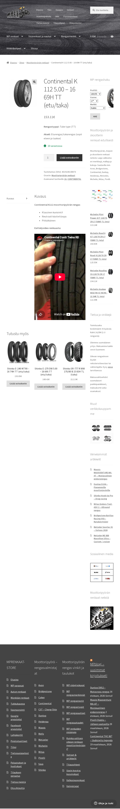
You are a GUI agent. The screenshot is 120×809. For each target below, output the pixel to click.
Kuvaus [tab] (10, 198)
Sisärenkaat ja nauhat (40, 36)
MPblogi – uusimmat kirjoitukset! (98, 670)
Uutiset (70, 9)
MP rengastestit (75, 700)
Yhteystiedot (75, 23)
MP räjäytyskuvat (75, 685)
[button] (34, 81)
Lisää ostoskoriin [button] (18, 383)
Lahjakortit (17, 735)
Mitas (41, 751)
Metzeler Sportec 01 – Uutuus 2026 (103, 529)
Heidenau (43, 721)
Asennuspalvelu (43, 16)
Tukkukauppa (18, 703)
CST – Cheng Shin (47, 709)
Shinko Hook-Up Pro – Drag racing (103, 497)
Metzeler (43, 739)
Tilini (49, 9)
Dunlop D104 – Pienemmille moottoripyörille (102, 487)
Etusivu (39, 9)
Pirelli (41, 757)
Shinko (42, 769)
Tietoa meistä (42, 23)
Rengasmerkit (68, 36)
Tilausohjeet (59, 23)
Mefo (41, 733)
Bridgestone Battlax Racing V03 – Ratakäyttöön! (103, 518)
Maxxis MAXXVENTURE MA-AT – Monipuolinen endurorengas (103, 474)
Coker (41, 697)
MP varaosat (17, 685)
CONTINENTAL (74, 179)
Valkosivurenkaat (75, 780)
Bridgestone (45, 691)
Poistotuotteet (70, 16)
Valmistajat (72, 786)
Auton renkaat (18, 691)
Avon (41, 685)
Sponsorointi (18, 709)
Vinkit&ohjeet (14, 48)
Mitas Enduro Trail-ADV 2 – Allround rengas (103, 507)
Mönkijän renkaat (20, 697)
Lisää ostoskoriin (69, 157)
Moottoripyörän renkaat (38, 62)
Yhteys (34, 48)
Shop (21, 62)
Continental (45, 703)
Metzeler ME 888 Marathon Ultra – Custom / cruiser (102, 538)
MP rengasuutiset (75, 713)
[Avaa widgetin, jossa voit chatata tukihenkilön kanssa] (103, 803)
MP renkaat (13, 36)
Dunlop (42, 715)
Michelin (43, 745)
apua (110, 367)
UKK (57, 16)
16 (65, 179)
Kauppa (59, 9)
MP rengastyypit (75, 707)
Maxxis (41, 727)
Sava (40, 763)
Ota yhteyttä (18, 788)
